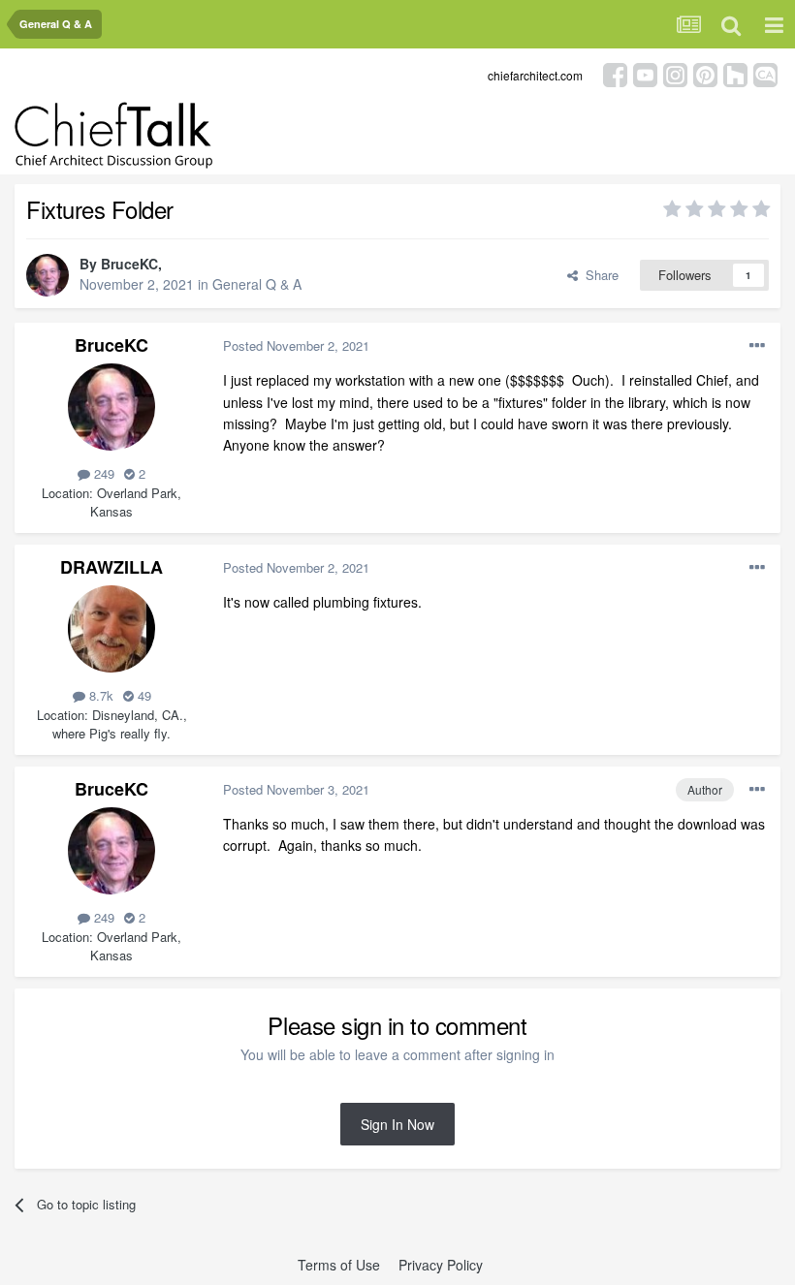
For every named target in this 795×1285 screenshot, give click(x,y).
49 (142, 695)
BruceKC (129, 263)
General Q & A (257, 284)
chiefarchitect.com (535, 75)
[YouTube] (645, 73)
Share (598, 275)
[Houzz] (735, 73)
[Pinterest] (705, 73)
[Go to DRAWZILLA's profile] (111, 629)
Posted (296, 345)
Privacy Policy (440, 1264)
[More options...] (757, 346)
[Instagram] (675, 73)
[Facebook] (615, 73)
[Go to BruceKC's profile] (47, 275)
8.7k (99, 695)
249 (102, 473)
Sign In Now (397, 1124)
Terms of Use (339, 1264)
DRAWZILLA (111, 567)
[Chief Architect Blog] (765, 73)
